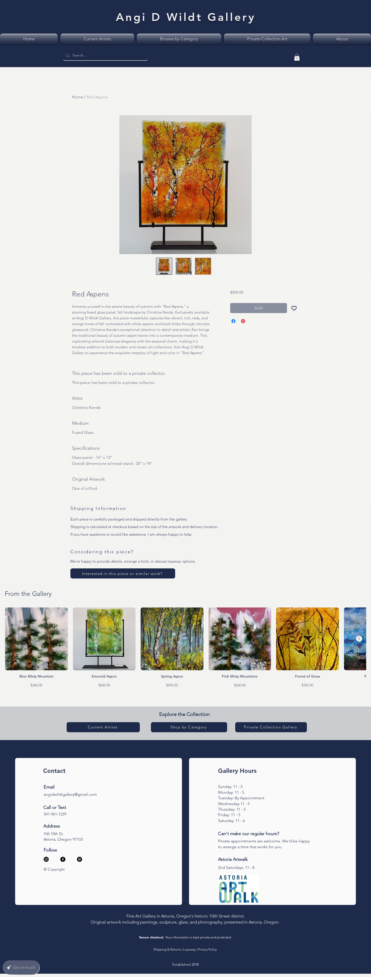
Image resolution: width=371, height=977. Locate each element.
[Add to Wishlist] (294, 308)
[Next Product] (359, 639)
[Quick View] (36, 638)
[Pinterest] (79, 859)
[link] (297, 57)
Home (77, 97)
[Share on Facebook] (233, 321)
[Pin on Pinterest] (243, 321)
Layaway (189, 949)
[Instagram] (46, 859)
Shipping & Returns (167, 949)
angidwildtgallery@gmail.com (70, 794)
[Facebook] (62, 859)
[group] (185, 647)
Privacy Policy (207, 949)
